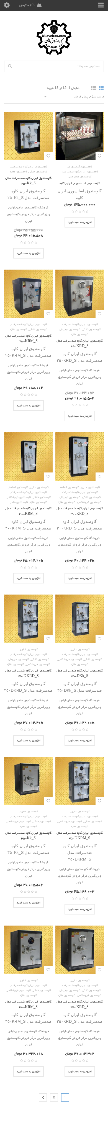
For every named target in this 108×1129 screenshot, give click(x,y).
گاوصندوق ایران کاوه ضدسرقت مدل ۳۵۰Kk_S (28, 835)
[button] (80, 222)
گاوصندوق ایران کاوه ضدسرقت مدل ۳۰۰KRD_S (79, 511)
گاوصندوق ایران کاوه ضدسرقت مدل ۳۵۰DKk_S (79, 673)
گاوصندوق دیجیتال (70, 329)
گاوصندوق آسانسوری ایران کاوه (80, 183)
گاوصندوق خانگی (38, 171)
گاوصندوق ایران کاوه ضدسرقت (80, 171)
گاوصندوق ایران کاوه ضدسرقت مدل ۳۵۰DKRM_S (79, 835)
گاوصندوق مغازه (18, 171)
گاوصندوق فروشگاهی (89, 502)
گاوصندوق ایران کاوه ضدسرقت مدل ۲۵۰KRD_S (79, 343)
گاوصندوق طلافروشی (79, 176)
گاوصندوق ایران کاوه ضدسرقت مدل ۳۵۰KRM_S (28, 1004)
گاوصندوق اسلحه (69, 487)
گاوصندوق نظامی (19, 502)
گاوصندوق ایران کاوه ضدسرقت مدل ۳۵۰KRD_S (79, 1004)
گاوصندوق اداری (90, 487)
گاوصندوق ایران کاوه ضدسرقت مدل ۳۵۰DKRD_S (28, 673)
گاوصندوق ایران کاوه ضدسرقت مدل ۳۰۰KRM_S (28, 511)
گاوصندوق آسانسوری (80, 166)
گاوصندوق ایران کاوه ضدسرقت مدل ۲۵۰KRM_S (28, 338)
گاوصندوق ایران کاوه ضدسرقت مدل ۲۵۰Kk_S (28, 181)
